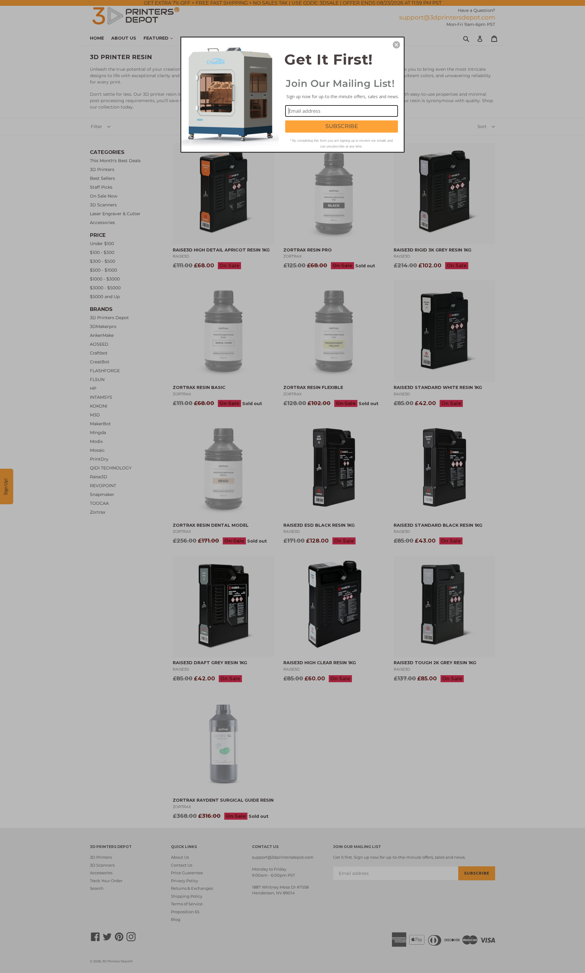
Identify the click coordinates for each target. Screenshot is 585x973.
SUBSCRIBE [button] (341, 126)
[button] (396, 44)
